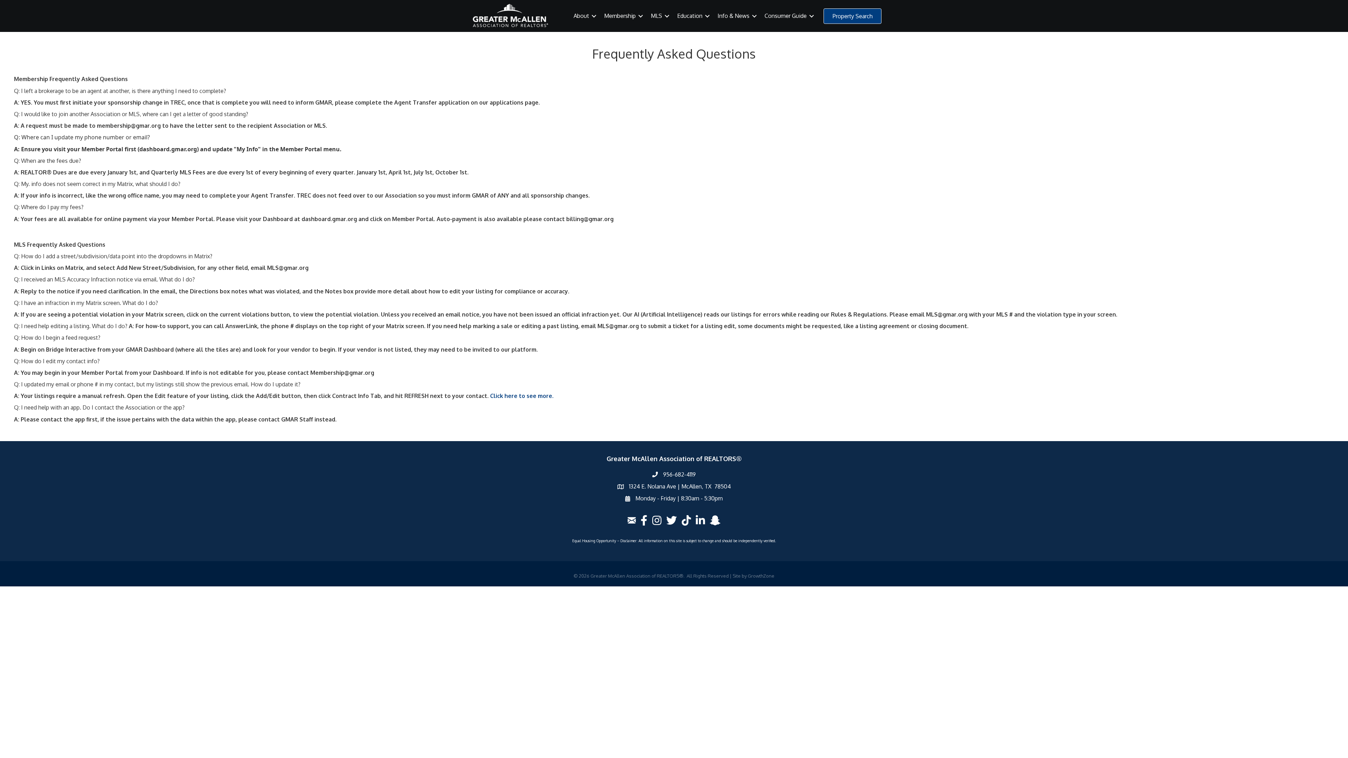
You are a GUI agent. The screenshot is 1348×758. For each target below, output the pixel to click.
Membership (620, 15)
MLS (656, 15)
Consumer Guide (786, 15)
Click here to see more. (522, 395)
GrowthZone (761, 576)
